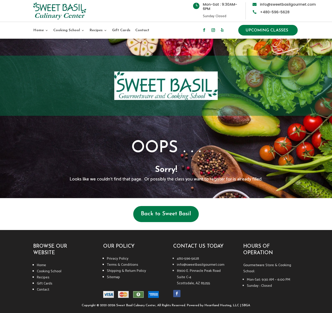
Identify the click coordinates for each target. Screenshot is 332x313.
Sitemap (113, 277)
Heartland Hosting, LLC (221, 305)
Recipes (96, 30)
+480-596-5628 (275, 12)
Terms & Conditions (122, 265)
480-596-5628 (188, 259)
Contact (142, 30)
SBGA (246, 305)
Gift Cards (121, 30)
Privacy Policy (118, 259)
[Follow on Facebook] (204, 30)
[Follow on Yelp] (222, 30)
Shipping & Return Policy (126, 271)
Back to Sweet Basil (166, 214)
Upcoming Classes (266, 30)
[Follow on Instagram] (213, 30)
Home (38, 30)
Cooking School (66, 30)
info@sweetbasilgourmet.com (288, 4)
